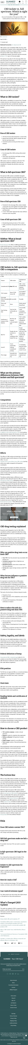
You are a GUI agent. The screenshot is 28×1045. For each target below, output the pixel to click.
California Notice (13, 1023)
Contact (13, 987)
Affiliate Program (13, 989)
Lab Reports (13, 1002)
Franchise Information (13, 985)
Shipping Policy (13, 1020)
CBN (14, 4)
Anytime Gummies (13, 798)
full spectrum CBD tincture (6, 480)
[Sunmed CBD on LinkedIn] (18, 974)
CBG (11, 4)
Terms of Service (13, 1016)
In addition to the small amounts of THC (10, 432)
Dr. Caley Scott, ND (16, 45)
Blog (9, 4)
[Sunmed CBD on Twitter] (15, 974)
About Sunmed (13, 980)
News (13, 982)
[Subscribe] (23, 969)
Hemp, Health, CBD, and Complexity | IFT (10, 919)
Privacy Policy (13, 1018)
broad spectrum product (6, 501)
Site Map (13, 1013)
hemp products (4, 814)
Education (17, 4)
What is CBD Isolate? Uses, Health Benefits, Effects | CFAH (13, 930)
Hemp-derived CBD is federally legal (8, 657)
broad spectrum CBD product (10, 793)
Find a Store (13, 995)
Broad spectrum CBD (5, 244)
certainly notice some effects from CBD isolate (11, 461)
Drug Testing (13, 1025)
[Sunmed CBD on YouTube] (13, 974)
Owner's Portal (13, 1007)
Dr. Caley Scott (4, 36)
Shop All (13, 998)
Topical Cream (7, 801)
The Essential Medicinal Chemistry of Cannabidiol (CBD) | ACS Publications (13, 934)
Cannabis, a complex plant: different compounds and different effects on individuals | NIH (12, 939)
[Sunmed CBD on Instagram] (7, 974)
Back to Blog (15, 954)
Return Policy (13, 1005)
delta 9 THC (4, 56)
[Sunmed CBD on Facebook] (10, 974)
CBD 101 (13, 1000)
